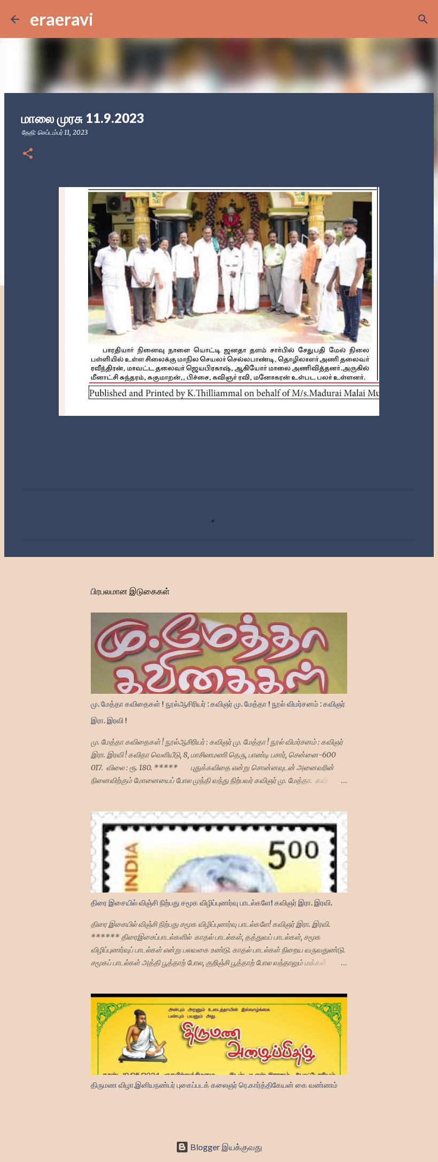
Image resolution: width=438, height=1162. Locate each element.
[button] (27, 154)
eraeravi (61, 19)
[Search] (108, 19)
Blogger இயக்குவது (225, 1147)
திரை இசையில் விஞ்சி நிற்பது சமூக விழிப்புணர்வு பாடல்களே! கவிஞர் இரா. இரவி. (211, 902)
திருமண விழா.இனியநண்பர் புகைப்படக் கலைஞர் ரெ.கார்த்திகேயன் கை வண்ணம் (214, 1085)
